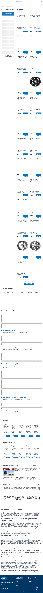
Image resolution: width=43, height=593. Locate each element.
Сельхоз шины (19, 580)
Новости (30, 581)
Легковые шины (19, 577)
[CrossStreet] (29, 297)
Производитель (5, 40)
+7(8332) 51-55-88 (23, 332)
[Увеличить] (17, 15)
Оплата (17, 585)
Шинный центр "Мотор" (8, 330)
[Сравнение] (41, 1)
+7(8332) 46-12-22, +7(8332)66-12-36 (34, 366)
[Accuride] (6, 297)
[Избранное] (38, 1)
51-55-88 (21, 3)
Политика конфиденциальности (35, 584)
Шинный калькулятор (32, 577)
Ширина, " (4, 20)
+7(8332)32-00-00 (28, 349)
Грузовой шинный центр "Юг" (10, 364)
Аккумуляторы (19, 582)
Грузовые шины (19, 578)
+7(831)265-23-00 (36, 413)
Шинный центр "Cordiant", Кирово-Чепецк (13, 397)
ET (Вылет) (4, 30)
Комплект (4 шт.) (5, 48)
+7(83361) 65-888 (29, 399)
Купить (25, 31)
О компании (30, 580)
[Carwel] (21, 297)
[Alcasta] (14, 297)
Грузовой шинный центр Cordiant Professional (14, 347)
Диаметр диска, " (5, 23)
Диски (17, 581)
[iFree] (36, 297)
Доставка (18, 584)
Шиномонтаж (31, 582)
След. (34, 281)
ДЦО (3, 33)
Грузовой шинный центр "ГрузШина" (12, 411)
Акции (29, 578)
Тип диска (4, 37)
